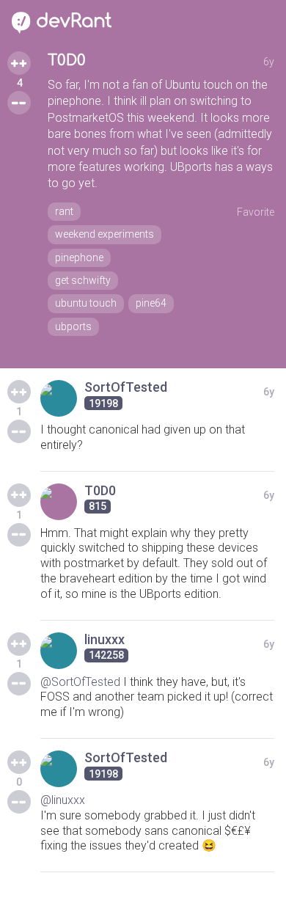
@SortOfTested (80, 682)
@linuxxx (62, 800)
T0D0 (67, 60)
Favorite (255, 212)
